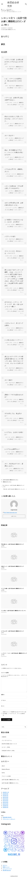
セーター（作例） (6, 747)
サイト (2, 706)
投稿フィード (6, 867)
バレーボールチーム (7, 740)
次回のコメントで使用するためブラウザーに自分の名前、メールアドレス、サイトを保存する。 (14, 713)
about (3, 766)
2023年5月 (5, 794)
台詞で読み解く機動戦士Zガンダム (9, 29)
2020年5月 (5, 805)
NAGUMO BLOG (7, 817)
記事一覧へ (14, 516)
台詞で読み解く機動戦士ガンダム (10, 783)
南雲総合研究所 (13, 4)
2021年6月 (5, 800)
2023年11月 (6, 792)
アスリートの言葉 (6, 776)
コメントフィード (7, 868)
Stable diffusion (6, 769)
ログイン (5, 865)
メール (3, 700)
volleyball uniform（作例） (8, 750)
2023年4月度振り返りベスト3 (9, 743)
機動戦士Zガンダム (7, 481)
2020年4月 (5, 807)
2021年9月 (5, 797)
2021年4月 (5, 804)
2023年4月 (5, 795)
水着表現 (4, 737)
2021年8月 (5, 799)
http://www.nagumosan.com (10, 512)
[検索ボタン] (25, 4)
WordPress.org (7, 870)
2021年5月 (5, 802)
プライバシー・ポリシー (9, 819)
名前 (2, 694)
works (3, 772)
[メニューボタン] (2, 4)
